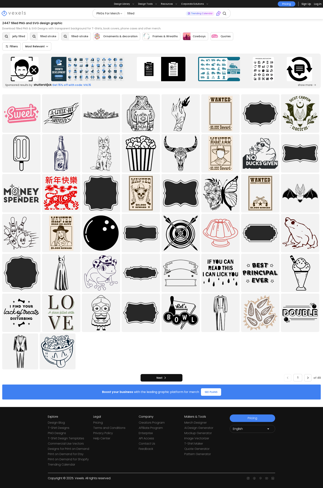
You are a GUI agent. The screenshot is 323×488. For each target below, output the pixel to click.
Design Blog (56, 422)
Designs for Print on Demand (68, 449)
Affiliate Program (151, 428)
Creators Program (152, 422)
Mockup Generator (198, 433)
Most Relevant (35, 46)
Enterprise (146, 433)
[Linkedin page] (272, 478)
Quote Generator (197, 449)
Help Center (101, 438)
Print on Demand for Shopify (68, 459)
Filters (14, 46)
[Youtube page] (266, 478)
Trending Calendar (61, 464)
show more (305, 85)
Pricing (98, 422)
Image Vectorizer (196, 438)
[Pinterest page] (260, 478)
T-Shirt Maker (193, 443)
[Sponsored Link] (24, 69)
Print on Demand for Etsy (66, 454)
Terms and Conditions (109, 428)
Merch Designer (195, 422)
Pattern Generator (197, 454)
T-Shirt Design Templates (66, 438)
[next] (308, 378)
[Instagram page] (248, 478)
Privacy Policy (103, 433)
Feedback (146, 449)
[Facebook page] (254, 478)
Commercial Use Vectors (66, 443)
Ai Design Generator (198, 428)
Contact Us (147, 443)
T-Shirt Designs (58, 428)
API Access (146, 438)
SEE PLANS (211, 392)
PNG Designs (57, 433)
